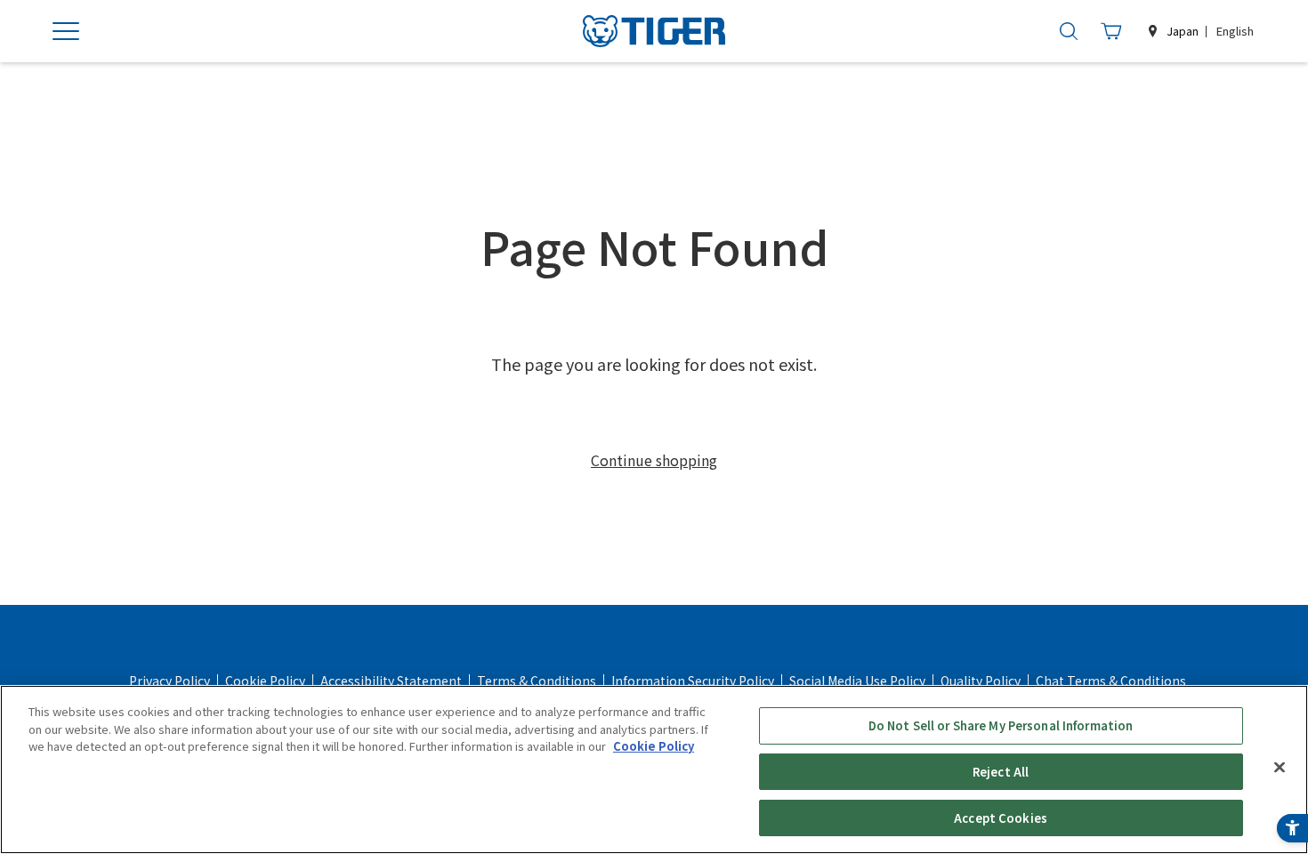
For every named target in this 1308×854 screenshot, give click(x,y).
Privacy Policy (169, 680)
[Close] (1279, 767)
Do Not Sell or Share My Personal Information (1001, 725)
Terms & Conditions (536, 680)
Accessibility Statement (391, 680)
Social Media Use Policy (857, 680)
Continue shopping (654, 460)
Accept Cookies (1000, 817)
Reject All (1001, 771)
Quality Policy (981, 680)
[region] (654, 769)
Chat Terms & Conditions (1111, 680)
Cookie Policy (265, 680)
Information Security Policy (692, 680)
